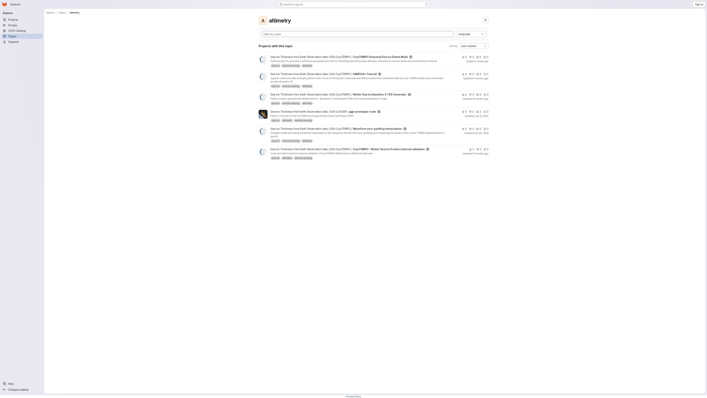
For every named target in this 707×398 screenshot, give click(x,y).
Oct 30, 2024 (481, 133)
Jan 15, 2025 (481, 116)
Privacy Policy (353, 396)
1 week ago (482, 61)
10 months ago (480, 98)
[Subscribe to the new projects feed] (485, 20)
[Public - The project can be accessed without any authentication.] (410, 56)
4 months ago (481, 78)
